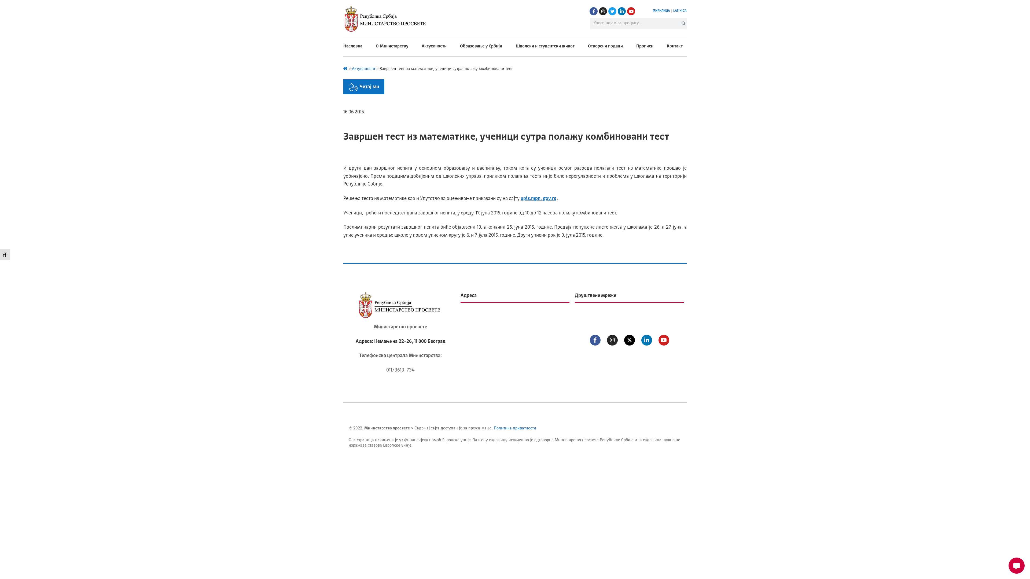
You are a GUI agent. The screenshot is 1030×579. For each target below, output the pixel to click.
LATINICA (680, 11)
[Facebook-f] (594, 11)
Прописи (644, 46)
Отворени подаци (605, 46)
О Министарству (392, 46)
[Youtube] (631, 11)
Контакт (675, 46)
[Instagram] (603, 11)
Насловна (352, 46)
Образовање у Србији (481, 46)
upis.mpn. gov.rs (538, 198)
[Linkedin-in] (622, 11)
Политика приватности (515, 428)
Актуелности (434, 46)
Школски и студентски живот (545, 46)
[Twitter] (612, 11)
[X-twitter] (629, 340)
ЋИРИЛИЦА (661, 11)
